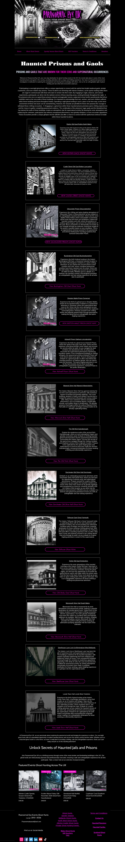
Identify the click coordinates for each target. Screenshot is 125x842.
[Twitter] (31, 839)
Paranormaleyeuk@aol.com (31, 821)
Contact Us (99, 818)
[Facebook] (26, 839)
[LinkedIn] (36, 839)
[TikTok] (45, 839)
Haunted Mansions (99, 823)
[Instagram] (21, 839)
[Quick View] (29, 781)
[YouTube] (40, 839)
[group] (62, 786)
